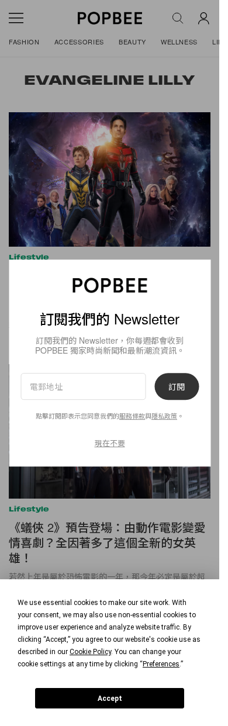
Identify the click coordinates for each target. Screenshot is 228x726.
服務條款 (132, 415)
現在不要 (110, 442)
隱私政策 (164, 415)
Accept (110, 698)
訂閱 (176, 386)
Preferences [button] (161, 664)
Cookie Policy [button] (90, 652)
